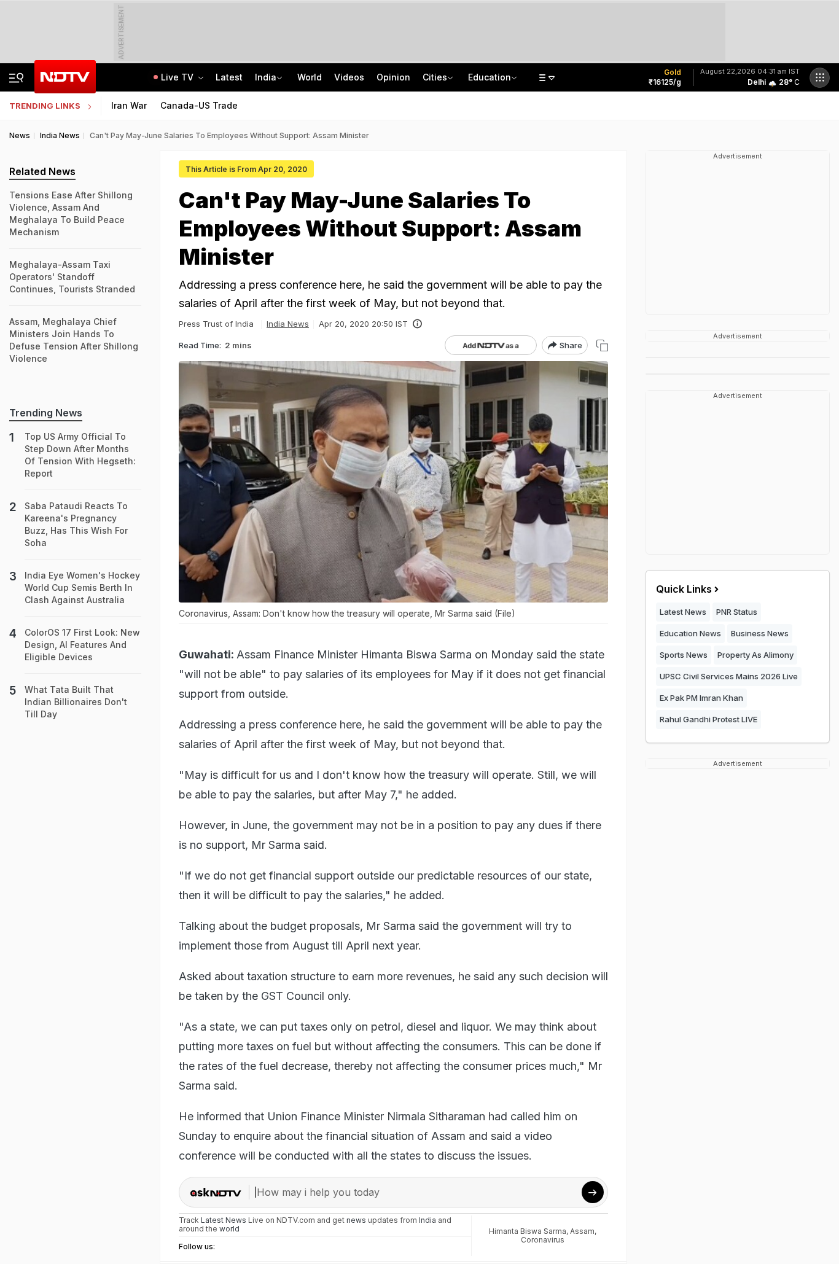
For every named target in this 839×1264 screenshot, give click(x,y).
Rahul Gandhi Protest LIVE (708, 719)
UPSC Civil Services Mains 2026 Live (729, 676)
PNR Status (736, 612)
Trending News (45, 413)
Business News (760, 633)
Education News (690, 633)
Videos (349, 77)
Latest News (683, 612)
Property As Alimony (755, 655)
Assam (582, 1231)
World (309, 77)
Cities (435, 77)
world (229, 1228)
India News (288, 324)
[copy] (602, 345)
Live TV (178, 77)
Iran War (129, 105)
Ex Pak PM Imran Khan (701, 698)
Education (489, 77)
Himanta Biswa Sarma (527, 1231)
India (265, 77)
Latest (229, 77)
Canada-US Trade (199, 105)
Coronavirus (542, 1239)
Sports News (684, 655)
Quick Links (684, 589)
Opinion (393, 77)
